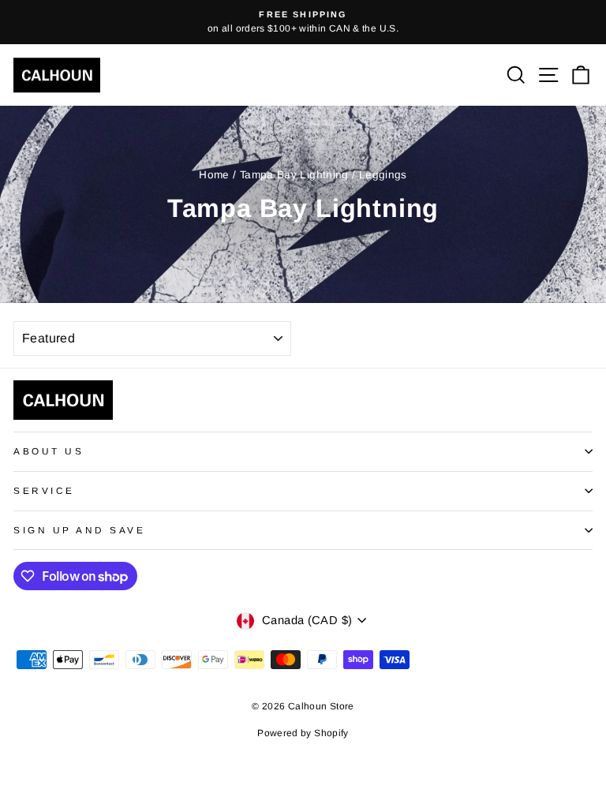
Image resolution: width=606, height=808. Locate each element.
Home (214, 175)
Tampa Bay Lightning (294, 175)
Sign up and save (79, 530)
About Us (48, 451)
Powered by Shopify (303, 733)
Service (44, 490)
